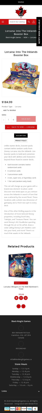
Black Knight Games (13, 37)
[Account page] (34, 22)
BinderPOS (33, 403)
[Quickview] (16, 298)
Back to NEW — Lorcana (23, 127)
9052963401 (21, 348)
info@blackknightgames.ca (21, 359)
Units (4, 115)
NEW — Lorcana (30, 37)
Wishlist (21, 2)
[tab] (21, 135)
